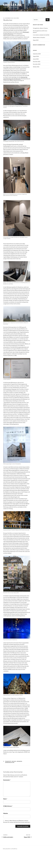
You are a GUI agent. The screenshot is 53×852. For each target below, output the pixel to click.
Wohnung (19, 761)
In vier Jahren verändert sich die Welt (41, 35)
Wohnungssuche (9, 762)
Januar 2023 (36, 59)
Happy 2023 (35, 40)
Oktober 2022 (36, 66)
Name (5, 799)
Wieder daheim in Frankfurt (39, 37)
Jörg (17, 18)
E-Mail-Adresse (7, 806)
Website (5, 813)
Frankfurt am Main (10, 761)
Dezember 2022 (36, 61)
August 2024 (36, 56)
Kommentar (6, 780)
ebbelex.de (12, 4)
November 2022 (36, 64)
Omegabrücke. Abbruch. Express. (40, 28)
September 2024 (37, 53)
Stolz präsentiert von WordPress (10, 848)
